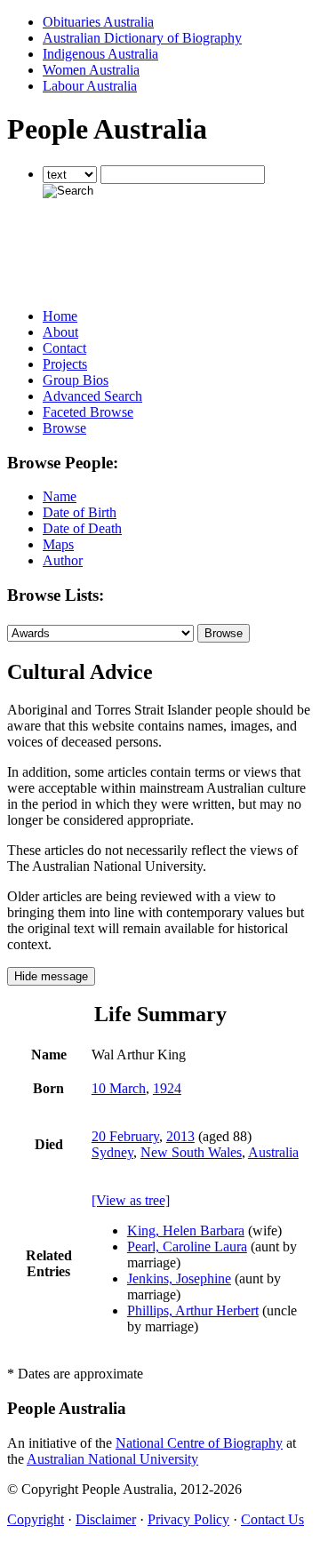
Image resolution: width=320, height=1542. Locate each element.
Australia (273, 1152)
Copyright (35, 1519)
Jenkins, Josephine (179, 1278)
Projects (65, 364)
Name (59, 496)
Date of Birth (79, 512)
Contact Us (272, 1519)
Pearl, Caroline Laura (187, 1246)
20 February (125, 1136)
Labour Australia (90, 85)
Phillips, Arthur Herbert (193, 1310)
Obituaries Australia (98, 21)
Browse (64, 427)
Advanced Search (92, 395)
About (60, 332)
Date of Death (82, 528)
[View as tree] (131, 1200)
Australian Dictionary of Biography (142, 37)
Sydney (112, 1152)
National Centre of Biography (199, 1442)
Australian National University (112, 1458)
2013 (180, 1136)
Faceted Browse (88, 411)
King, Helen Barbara (185, 1230)
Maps (58, 544)
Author (63, 560)
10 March (119, 1088)
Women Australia (91, 69)
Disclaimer (106, 1519)
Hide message (51, 976)
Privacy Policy (188, 1519)
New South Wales (191, 1152)
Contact (64, 348)
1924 (167, 1088)
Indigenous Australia (100, 53)
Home (60, 316)
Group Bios (75, 379)
